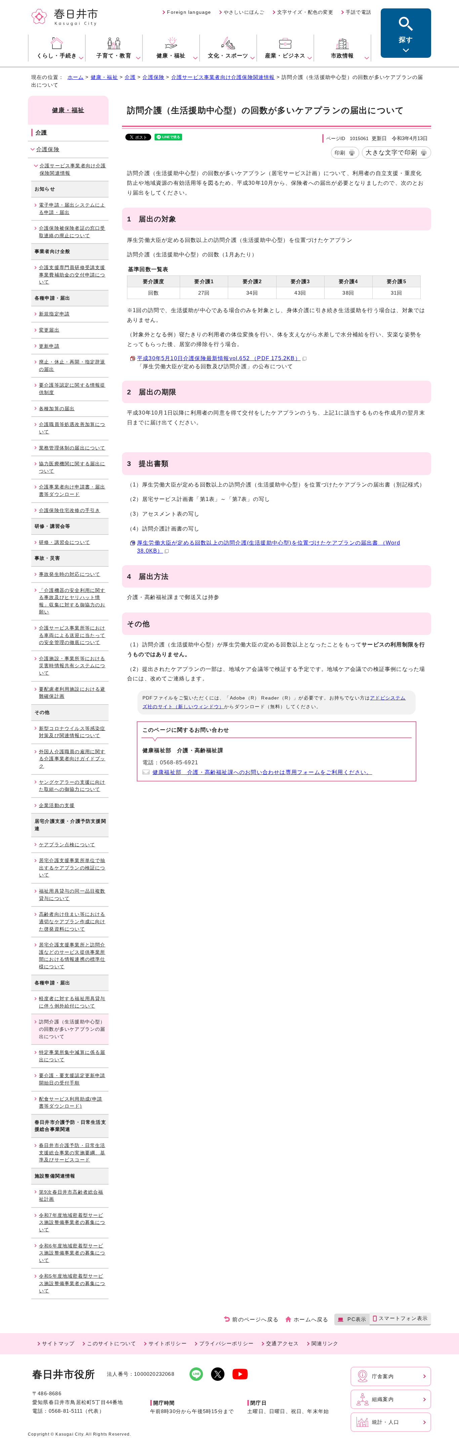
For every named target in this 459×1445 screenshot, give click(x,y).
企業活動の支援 (57, 805)
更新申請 (49, 346)
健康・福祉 (104, 77)
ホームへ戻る (311, 1319)
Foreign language (189, 12)
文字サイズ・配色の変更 (305, 12)
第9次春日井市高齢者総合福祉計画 (71, 1195)
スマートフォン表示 (403, 1318)
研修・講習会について (64, 542)
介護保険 (153, 77)
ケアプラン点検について (67, 844)
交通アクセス (282, 1343)
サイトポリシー (167, 1343)
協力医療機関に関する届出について (72, 467)
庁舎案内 (383, 1376)
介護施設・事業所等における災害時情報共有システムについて (72, 666)
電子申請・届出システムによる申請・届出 (72, 208)
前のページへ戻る (255, 1319)
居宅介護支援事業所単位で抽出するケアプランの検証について (72, 868)
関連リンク (325, 1343)
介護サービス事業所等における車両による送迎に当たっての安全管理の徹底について (72, 635)
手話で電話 (358, 12)
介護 (130, 77)
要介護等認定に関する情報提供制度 (72, 388)
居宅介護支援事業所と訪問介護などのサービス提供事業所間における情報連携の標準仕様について (72, 955)
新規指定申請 (54, 313)
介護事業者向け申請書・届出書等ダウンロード (72, 490)
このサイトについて (111, 1343)
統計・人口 (385, 1422)
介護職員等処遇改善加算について (72, 428)
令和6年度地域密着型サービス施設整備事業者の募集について (72, 1253)
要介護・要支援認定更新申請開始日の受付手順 (72, 1079)
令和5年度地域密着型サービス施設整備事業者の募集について (72, 1283)
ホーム (76, 77)
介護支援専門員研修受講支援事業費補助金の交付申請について (72, 275)
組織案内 (383, 1399)
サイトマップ (58, 1343)
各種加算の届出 (57, 408)
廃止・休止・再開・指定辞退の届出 (72, 365)
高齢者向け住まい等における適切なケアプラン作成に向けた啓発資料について (72, 921)
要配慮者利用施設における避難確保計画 (72, 692)
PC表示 (356, 1319)
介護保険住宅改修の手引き (69, 510)
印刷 (340, 153)
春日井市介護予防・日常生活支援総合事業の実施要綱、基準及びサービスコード (72, 1152)
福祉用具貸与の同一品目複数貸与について (72, 894)
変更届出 (49, 330)
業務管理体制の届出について (72, 448)
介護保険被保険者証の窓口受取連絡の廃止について (72, 231)
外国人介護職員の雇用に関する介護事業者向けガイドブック (72, 759)
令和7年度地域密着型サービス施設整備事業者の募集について (72, 1222)
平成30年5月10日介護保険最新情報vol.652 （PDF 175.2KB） (219, 358)
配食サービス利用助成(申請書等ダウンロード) (70, 1102)
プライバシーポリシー (226, 1343)
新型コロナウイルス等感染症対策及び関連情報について (72, 732)
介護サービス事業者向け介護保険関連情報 (223, 77)
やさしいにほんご (244, 12)
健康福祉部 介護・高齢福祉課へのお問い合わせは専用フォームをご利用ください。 (262, 772)
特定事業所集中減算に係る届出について (72, 1056)
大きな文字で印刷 (391, 152)
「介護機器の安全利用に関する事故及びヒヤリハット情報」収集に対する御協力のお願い (72, 601)
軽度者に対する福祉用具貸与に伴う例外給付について (72, 1002)
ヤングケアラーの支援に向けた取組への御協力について (72, 785)
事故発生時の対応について (69, 574)
